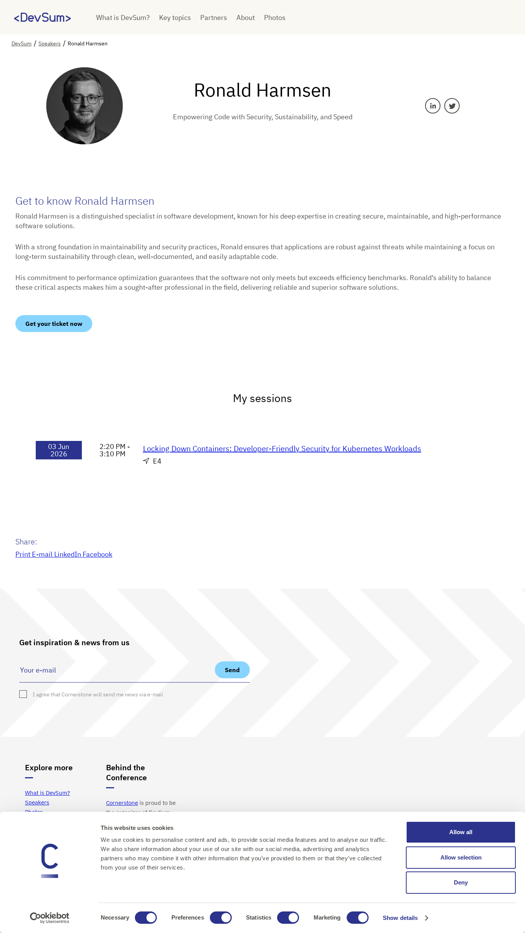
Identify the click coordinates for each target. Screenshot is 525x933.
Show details (400, 918)
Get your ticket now (53, 323)
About (245, 17)
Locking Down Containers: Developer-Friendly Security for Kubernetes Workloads (282, 448)
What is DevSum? (123, 17)
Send (232, 670)
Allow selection (461, 857)
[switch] (221, 917)
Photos (275, 17)
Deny (461, 882)
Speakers (37, 802)
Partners (213, 17)
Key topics (175, 17)
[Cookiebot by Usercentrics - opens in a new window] (49, 918)
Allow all (460, 832)
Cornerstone (122, 802)
